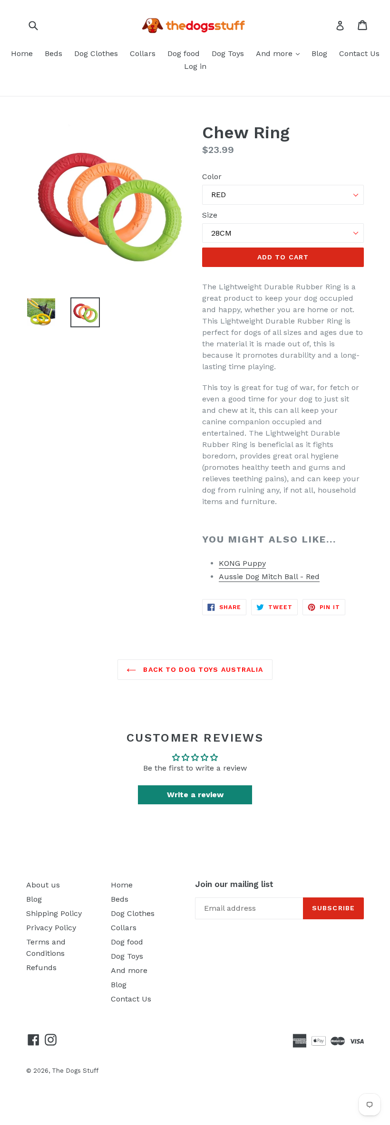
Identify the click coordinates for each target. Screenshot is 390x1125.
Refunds (41, 967)
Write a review (195, 794)
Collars (143, 53)
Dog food (183, 53)
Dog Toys (228, 53)
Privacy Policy (51, 927)
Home (22, 53)
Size (209, 214)
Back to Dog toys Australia (202, 669)
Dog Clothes (96, 53)
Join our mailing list (234, 884)
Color (212, 176)
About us (43, 884)
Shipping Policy (54, 913)
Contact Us (359, 53)
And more (275, 53)
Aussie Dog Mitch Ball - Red (269, 576)
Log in (195, 66)
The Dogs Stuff (75, 1070)
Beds (53, 53)
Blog (319, 53)
